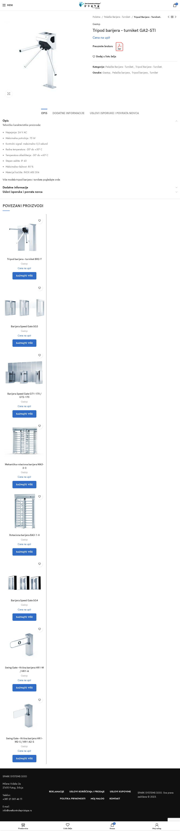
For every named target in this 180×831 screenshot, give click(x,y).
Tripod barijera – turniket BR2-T (24, 259)
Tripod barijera (140, 72)
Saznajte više (24, 275)
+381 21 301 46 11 (12, 799)
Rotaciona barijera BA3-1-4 (24, 535)
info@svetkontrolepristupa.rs (17, 810)
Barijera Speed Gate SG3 (24, 326)
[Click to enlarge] (8, 93)
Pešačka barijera (121, 72)
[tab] (44, 113)
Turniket (154, 72)
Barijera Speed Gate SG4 (24, 600)
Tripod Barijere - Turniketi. (147, 17)
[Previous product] (168, 17)
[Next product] (175, 17)
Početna (97, 17)
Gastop (96, 24)
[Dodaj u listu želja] (40, 221)
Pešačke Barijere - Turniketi (117, 17)
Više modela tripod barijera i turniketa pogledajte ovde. (31, 179)
